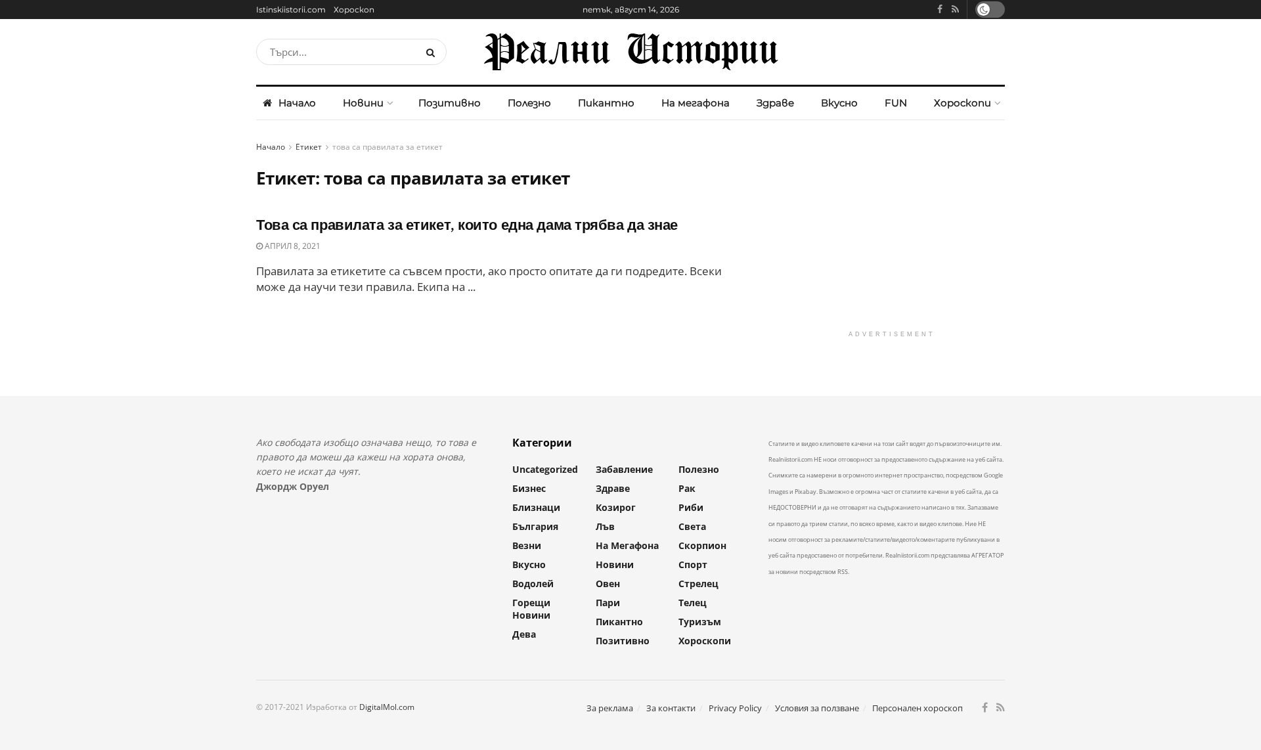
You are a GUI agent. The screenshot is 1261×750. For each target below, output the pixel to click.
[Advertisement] (891, 232)
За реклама (609, 708)
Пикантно (606, 103)
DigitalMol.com (386, 707)
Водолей (533, 583)
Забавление (624, 469)
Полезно (529, 103)
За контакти (671, 708)
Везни (526, 545)
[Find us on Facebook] (939, 9)
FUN (896, 103)
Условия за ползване (817, 708)
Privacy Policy (735, 708)
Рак (687, 488)
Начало (297, 103)
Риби (690, 507)
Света (692, 526)
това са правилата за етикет (387, 146)
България (535, 526)
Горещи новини (531, 608)
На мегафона (695, 103)
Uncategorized (545, 469)
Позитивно (449, 103)
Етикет (309, 146)
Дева (524, 634)
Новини (363, 103)
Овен (608, 583)
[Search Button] (433, 52)
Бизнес (529, 488)
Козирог (616, 507)
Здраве (775, 103)
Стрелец (698, 583)
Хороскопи (962, 103)
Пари (608, 602)
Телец (692, 602)
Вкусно (839, 103)
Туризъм (699, 621)
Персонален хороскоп (917, 708)
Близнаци (536, 507)
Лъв (605, 526)
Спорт (692, 564)
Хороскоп (354, 9)
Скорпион (702, 545)
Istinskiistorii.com (291, 9)
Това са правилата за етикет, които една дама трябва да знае (467, 225)
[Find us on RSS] (955, 9)
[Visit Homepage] (630, 52)
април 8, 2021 (292, 246)
